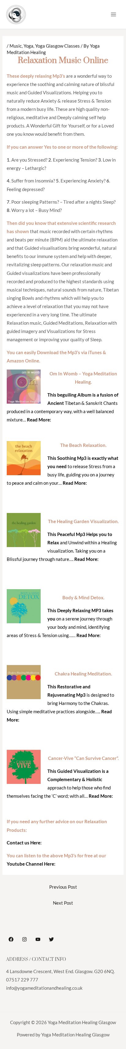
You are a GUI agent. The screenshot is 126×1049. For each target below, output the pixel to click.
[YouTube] (38, 939)
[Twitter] (51, 939)
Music (15, 46)
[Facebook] (11, 939)
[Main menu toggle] (113, 14)
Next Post (63, 903)
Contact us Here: (24, 842)
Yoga (28, 46)
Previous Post (63, 887)
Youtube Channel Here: (31, 864)
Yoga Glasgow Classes (57, 46)
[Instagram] (24, 939)
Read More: (39, 419)
